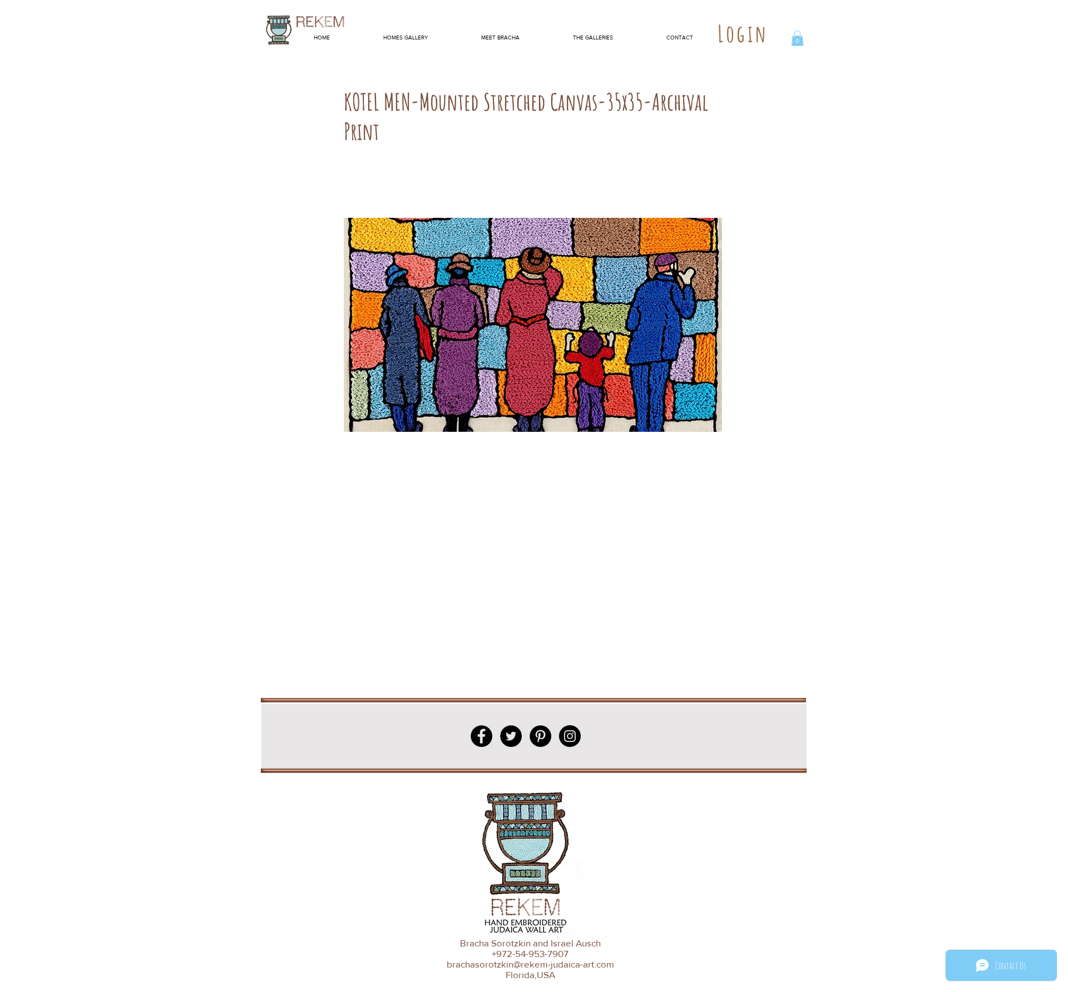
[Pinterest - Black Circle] (540, 736)
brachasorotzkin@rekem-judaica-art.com (530, 964)
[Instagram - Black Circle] (570, 736)
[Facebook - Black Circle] (481, 736)
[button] (797, 38)
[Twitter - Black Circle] (511, 736)
